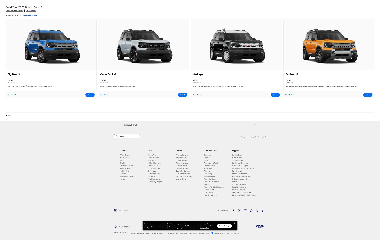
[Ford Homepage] (260, 226)
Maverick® (262, 137)
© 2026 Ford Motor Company (121, 232)
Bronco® (252, 137)
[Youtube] (245, 210)
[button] (122, 226)
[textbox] (127, 136)
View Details (12, 95)
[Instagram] (251, 210)
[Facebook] (234, 210)
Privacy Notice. (204, 228)
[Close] (235, 224)
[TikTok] (262, 210)
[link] (133, 233)
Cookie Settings (224, 226)
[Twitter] (239, 210)
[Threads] (257, 210)
